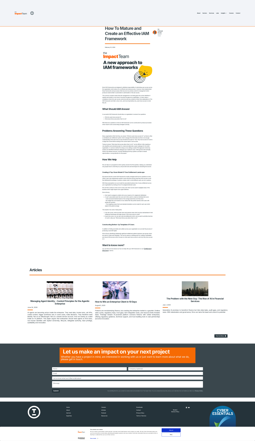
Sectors (204, 13)
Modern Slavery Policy (175, 410)
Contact (238, 13)
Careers (231, 13)
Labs (217, 13)
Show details (93, 438)
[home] (21, 13)
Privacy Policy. (199, 391)
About (198, 13)
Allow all (171, 430)
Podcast (103, 413)
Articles (103, 410)
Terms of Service (141, 416)
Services (211, 13)
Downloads (139, 407)
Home (68, 407)
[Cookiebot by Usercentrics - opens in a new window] (81, 438)
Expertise (69, 416)
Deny (171, 434)
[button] (224, 13)
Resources (104, 416)
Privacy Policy (140, 413)
